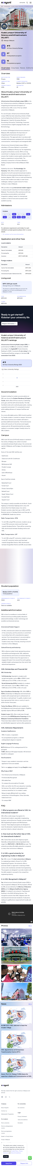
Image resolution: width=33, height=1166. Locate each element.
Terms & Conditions (16, 1153)
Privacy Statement (22, 1116)
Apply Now (9, 1163)
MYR (22, 2)
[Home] (2, 6)
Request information (8, 323)
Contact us (4, 1110)
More (30, 926)
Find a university (5, 1122)
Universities (7, 6)
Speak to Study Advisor (7, 1136)
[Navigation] (30, 2)
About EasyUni (5, 1107)
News (22, 68)
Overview (5, 68)
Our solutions (21, 1107)
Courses (15, 68)
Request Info (24, 1163)
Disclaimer (20, 1122)
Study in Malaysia (5, 1139)
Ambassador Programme (7, 1114)
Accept (6, 1156)
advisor (10, 767)
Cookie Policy (14, 1151)
